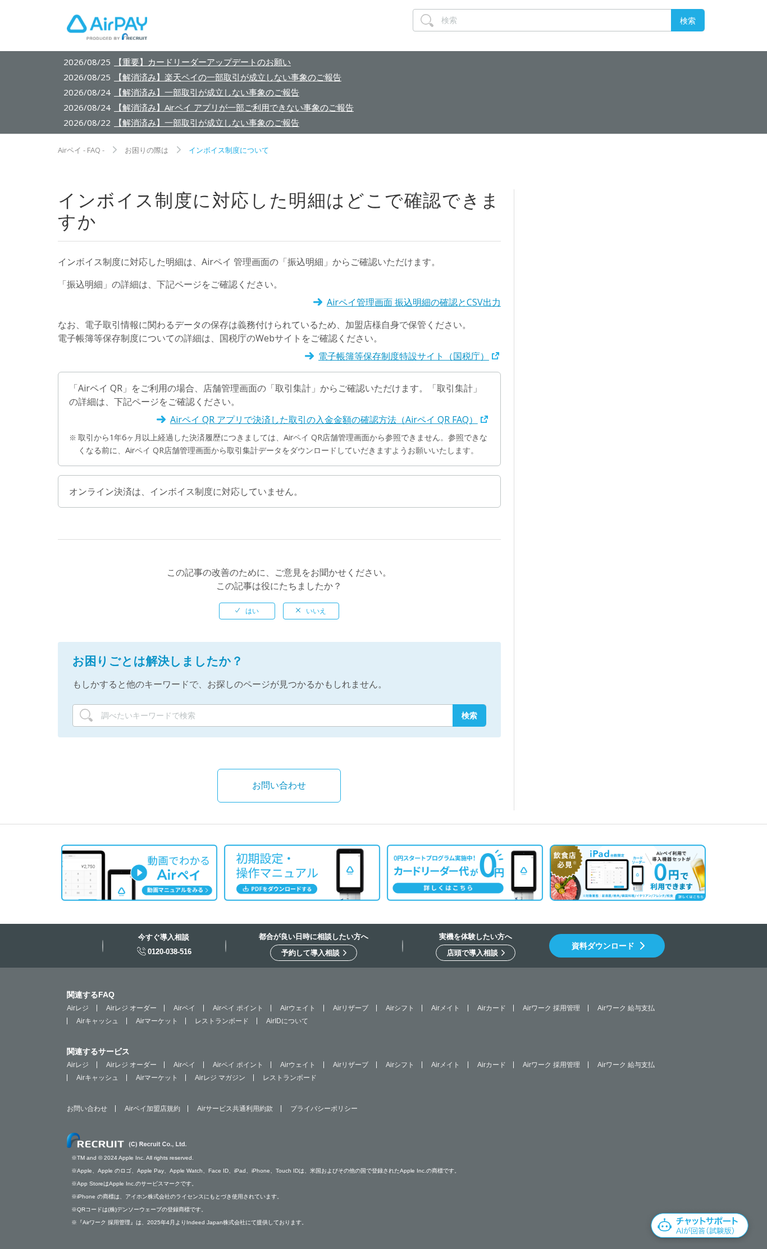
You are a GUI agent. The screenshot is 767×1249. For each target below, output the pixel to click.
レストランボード (222, 1021)
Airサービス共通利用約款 (235, 1108)
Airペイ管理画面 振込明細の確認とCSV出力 (414, 302)
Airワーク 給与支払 (626, 1008)
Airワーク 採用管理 (551, 1008)
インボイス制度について (229, 150)
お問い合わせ (279, 785)
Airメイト (445, 1008)
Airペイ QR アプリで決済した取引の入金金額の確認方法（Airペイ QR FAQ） (324, 419)
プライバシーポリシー (324, 1108)
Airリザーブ (350, 1008)
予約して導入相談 (311, 953)
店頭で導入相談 (473, 953)
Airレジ (78, 1008)
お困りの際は (146, 150)
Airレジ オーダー (131, 1008)
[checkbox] (247, 611)
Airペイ (184, 1008)
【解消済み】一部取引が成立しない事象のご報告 (206, 92)
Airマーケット (157, 1021)
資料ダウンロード (603, 945)
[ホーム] (107, 29)
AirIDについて (287, 1021)
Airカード (491, 1008)
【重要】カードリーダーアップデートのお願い (202, 61)
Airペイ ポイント (238, 1008)
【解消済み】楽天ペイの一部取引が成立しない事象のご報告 (227, 77)
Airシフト (400, 1008)
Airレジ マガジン (220, 1077)
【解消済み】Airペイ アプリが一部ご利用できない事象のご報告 (234, 107)
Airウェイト (298, 1008)
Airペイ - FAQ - (81, 150)
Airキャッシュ (97, 1021)
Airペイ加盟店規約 (152, 1108)
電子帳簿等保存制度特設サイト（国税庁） (403, 356)
